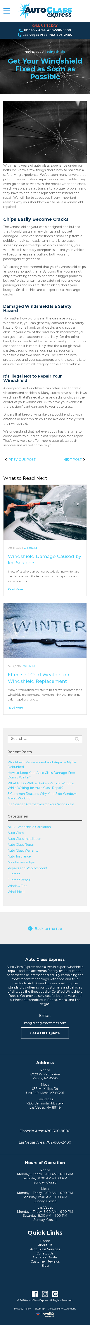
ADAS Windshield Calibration (29, 827)
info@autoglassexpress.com (45, 1023)
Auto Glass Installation (24, 839)
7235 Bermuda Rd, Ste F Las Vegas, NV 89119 (45, 1105)
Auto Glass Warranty (23, 850)
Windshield (56, 52)
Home (45, 1241)
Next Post (72, 460)
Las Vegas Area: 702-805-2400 (47, 35)
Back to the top (48, 928)
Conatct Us (45, 1253)
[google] (55, 1294)
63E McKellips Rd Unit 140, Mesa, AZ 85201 (45, 1091)
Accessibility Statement (62, 1308)
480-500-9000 (57, 1131)
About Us (45, 1245)
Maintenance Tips (21, 862)
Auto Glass (16, 833)
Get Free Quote (45, 1257)
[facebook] (35, 1294)
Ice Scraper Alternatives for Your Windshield (41, 804)
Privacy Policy (22, 1308)
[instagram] (45, 1294)
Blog (45, 1266)
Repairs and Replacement (27, 868)
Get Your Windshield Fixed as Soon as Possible (45, 68)
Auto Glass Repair (21, 845)
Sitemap (40, 1308)
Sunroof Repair (19, 880)
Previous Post (22, 460)
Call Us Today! (45, 26)
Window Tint (17, 886)
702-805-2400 (58, 1142)
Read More (15, 589)
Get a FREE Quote (45, 1033)
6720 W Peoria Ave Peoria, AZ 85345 (45, 1076)
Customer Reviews (45, 1261)
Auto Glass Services (45, 1249)
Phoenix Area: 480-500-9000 (47, 30)
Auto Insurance (19, 856)
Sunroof (14, 874)
